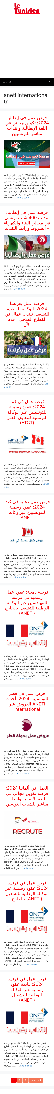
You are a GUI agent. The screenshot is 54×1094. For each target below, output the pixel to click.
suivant (36, 1080)
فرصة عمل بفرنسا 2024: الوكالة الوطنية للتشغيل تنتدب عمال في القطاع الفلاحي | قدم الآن (27, 314)
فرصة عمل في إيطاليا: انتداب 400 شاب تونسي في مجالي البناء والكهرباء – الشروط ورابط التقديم (27, 220)
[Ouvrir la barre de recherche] (50, 82)
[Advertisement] (27, 48)
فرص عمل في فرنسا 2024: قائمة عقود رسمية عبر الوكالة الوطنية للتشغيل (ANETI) (27, 989)
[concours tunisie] (27, 8)
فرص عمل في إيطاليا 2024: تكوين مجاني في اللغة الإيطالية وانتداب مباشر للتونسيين (27, 125)
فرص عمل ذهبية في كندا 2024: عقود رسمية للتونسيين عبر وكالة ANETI (27, 509)
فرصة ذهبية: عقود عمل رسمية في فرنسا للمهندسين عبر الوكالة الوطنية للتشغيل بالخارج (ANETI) (27, 602)
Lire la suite (23, 197)
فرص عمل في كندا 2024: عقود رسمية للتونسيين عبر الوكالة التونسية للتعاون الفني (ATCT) (27, 412)
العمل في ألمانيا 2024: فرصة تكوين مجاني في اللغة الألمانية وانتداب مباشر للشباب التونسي (27, 796)
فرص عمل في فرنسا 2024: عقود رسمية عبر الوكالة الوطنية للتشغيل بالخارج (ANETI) (27, 890)
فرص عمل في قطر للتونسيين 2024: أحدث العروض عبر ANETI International (27, 701)
